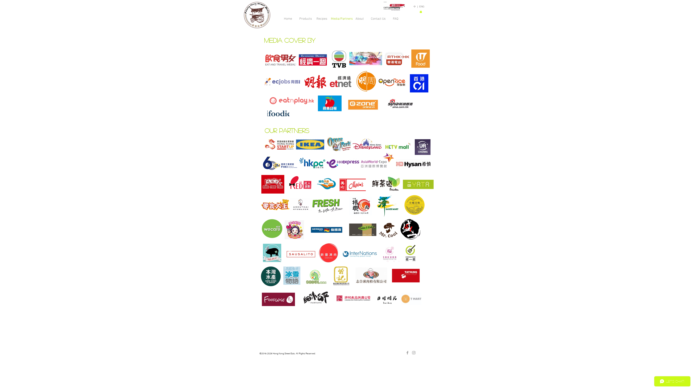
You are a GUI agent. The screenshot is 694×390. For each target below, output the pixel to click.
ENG (421, 6)
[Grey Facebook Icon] (407, 352)
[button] (421, 11)
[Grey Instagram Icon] (414, 352)
